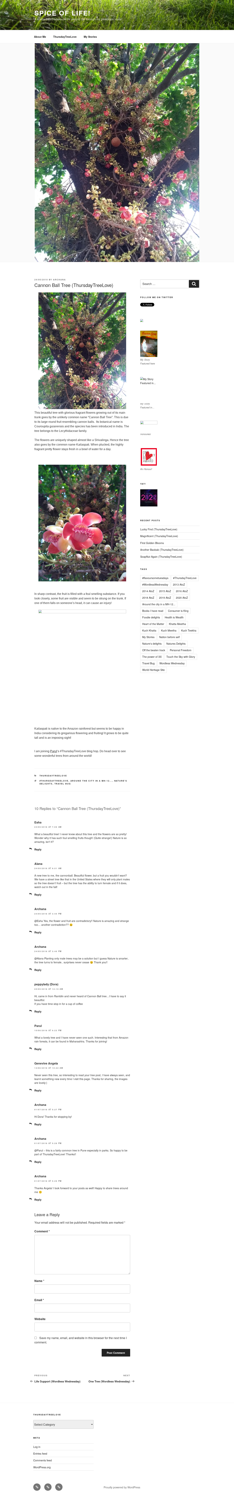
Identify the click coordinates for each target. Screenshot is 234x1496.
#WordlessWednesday (155, 584)
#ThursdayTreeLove (54, 780)
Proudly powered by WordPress (122, 1487)
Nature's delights (152, 643)
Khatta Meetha (177, 624)
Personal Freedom (180, 650)
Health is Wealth (174, 617)
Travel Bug (62, 783)
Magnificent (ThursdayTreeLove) (159, 536)
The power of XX (152, 656)
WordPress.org (42, 1467)
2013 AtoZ (179, 584)
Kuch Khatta (149, 630)
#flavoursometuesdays (155, 578)
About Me (40, 36)
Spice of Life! (62, 13)
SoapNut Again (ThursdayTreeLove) (161, 556)
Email (39, 1300)
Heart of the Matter (153, 624)
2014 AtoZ (148, 591)
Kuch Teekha (188, 630)
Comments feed (42, 1460)
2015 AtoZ (165, 591)
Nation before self (169, 637)
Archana (59, 279)
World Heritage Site (153, 670)
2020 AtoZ (182, 597)
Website (40, 1319)
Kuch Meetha (168, 630)
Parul (53, 751)
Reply (37, 849)
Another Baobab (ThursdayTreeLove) (162, 549)
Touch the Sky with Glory (180, 656)
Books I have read (152, 611)
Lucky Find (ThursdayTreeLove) (158, 529)
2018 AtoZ (148, 597)
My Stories (90, 36)
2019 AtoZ (165, 597)
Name (39, 1281)
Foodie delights (151, 617)
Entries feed (40, 1453)
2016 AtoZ (182, 591)
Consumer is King (178, 611)
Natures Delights (176, 643)
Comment (42, 1231)
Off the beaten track (153, 650)
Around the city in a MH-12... (91, 780)
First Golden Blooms (152, 543)
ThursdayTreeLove (65, 36)
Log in (36, 1447)
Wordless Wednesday (172, 663)
